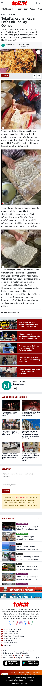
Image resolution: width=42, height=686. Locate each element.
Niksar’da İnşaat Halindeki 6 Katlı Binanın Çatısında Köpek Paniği (25, 538)
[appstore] (12, 663)
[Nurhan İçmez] (7, 385)
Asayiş (32, 9)
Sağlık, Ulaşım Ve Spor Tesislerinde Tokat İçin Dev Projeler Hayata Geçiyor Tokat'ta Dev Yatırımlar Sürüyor (30, 457)
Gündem (18, 655)
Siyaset (26, 655)
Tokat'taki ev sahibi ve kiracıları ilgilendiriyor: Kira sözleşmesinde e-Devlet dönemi (27, 578)
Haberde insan (8, 653)
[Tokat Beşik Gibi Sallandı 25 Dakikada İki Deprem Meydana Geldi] (31, 405)
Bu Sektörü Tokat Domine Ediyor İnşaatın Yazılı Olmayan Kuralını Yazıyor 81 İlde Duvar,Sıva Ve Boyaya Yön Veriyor (31, 434)
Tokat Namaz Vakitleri (11, 634)
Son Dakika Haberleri (11, 643)
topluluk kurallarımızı (21, 498)
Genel (32, 651)
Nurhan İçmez (18, 384)
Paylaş (6, 75)
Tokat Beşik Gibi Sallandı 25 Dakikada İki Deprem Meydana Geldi (31, 413)
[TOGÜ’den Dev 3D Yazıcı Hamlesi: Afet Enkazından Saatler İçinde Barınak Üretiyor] (11, 447)
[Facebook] (9, 623)
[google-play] (30, 663)
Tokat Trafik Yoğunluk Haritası (14, 636)
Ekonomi (19, 554)
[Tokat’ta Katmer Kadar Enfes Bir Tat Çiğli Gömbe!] (21, 61)
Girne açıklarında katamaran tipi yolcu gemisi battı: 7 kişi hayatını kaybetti (27, 548)
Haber (19, 9)
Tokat (13, 14)
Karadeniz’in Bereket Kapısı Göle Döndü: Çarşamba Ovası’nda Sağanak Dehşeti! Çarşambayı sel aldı (27, 568)
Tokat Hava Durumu (11, 631)
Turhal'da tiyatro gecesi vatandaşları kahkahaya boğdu (9, 413)
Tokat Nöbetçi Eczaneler (12, 629)
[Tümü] (39, 518)
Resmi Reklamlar (22, 653)
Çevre (19, 564)
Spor (26, 9)
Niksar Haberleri (22, 533)
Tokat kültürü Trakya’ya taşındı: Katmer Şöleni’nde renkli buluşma (10, 432)
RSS (5, 675)
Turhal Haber (7, 655)
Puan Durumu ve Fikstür (12, 638)
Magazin (28, 658)
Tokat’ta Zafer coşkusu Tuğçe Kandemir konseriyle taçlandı (27, 528)
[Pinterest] (17, 623)
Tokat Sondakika (8, 9)
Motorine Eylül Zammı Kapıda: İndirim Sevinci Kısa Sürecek (27, 558)
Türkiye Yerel (15, 651)
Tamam (26, 683)
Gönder (6, 491)
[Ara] (40, 3)
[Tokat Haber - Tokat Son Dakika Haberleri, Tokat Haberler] (19, 3)
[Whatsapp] (32, 623)
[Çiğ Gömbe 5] (21, 177)
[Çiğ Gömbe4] (21, 104)
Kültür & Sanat (8, 658)
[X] (13, 623)
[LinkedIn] (25, 623)
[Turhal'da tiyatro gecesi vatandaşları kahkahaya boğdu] (11, 405)
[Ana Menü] (2, 3)
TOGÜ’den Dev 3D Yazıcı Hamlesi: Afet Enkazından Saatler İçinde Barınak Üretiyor (10, 456)
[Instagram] (21, 623)
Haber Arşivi (8, 645)
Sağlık (37, 658)
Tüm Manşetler (9, 641)
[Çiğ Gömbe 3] (21, 248)
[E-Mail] (15, 388)
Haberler (4, 14)
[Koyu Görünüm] (37, 3)
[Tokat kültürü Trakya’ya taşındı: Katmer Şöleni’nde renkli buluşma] (11, 424)
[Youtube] (28, 623)
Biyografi (19, 658)
